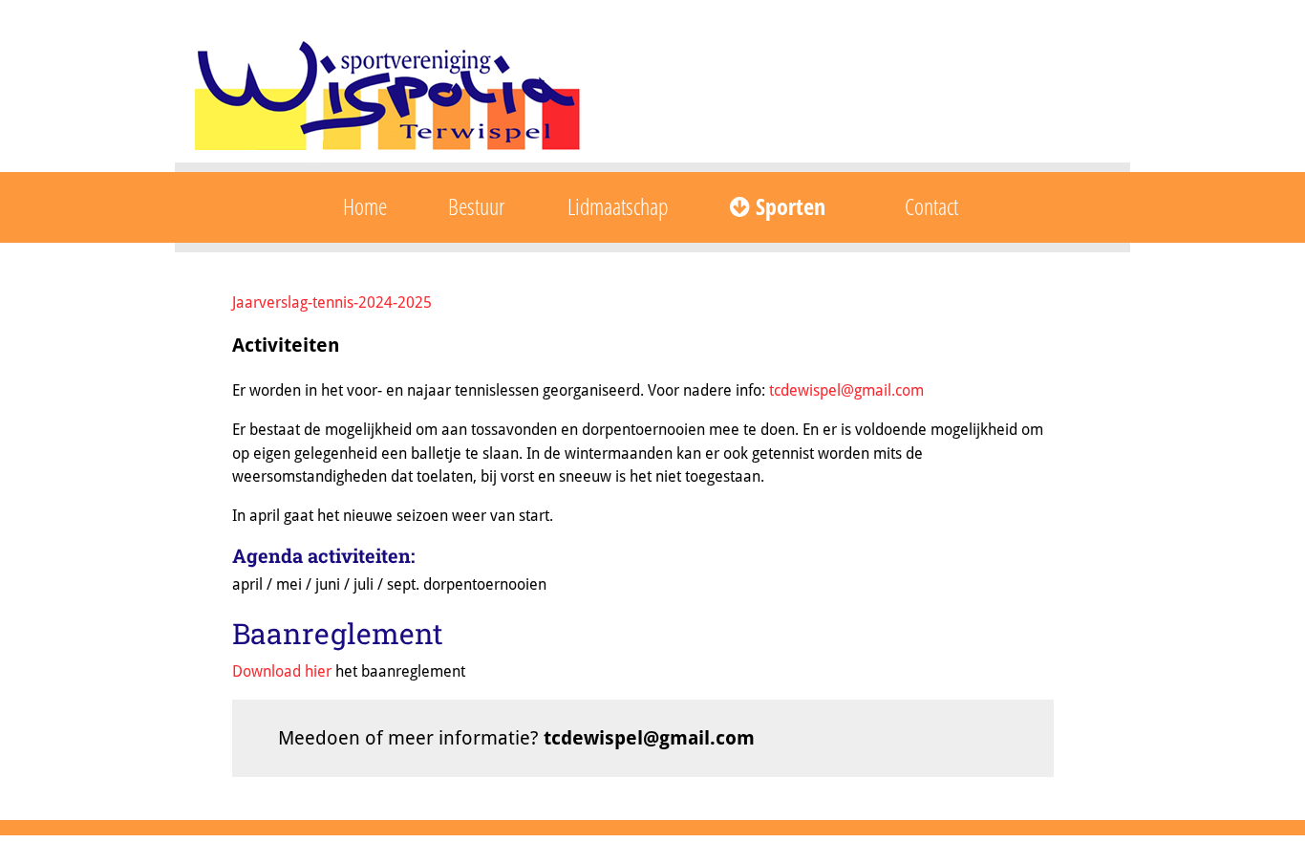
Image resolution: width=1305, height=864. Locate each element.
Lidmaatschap (617, 206)
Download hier (282, 671)
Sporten (787, 206)
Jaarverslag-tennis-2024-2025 (332, 302)
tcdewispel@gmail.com (846, 390)
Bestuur (476, 206)
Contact (931, 206)
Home (365, 206)
